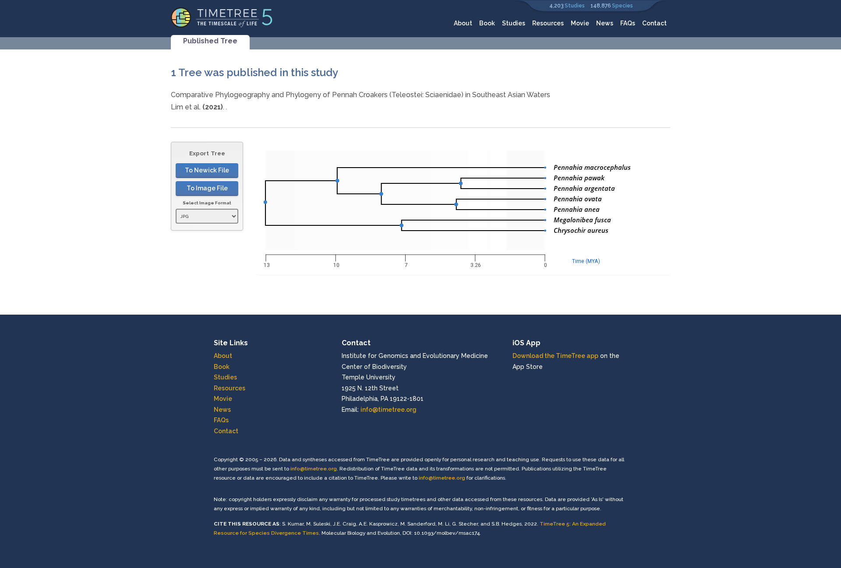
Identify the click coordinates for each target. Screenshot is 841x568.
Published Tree (210, 41)
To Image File (207, 188)
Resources (548, 23)
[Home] (222, 17)
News (604, 23)
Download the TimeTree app (555, 355)
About (463, 23)
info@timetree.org (388, 409)
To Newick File (207, 170)
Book (487, 23)
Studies (575, 6)
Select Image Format (207, 202)
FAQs (627, 23)
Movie (580, 23)
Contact (654, 23)
